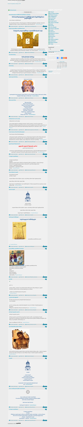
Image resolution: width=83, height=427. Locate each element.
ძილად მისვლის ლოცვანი (13, 172)
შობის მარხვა (11, 65)
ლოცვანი (31, 187)
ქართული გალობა (33, 324)
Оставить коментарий (14, 26)
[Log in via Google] (60, 58)
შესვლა (17, 3)
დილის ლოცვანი (12, 189)
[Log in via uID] (58, 58)
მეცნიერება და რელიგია (54, 33)
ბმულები (51, 24)
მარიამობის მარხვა (12, 54)
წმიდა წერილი (52, 36)
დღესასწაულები (32, 420)
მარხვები (31, 63)
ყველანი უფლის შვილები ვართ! (14, 143)
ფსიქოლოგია (52, 31)
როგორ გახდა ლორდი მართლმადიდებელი (17, 131)
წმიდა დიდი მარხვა (12, 100)
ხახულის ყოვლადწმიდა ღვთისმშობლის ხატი (17, 28)
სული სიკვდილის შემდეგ (54, 13)
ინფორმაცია (52, 34)
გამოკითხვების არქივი (56, 51)
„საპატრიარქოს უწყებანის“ (13, 297)
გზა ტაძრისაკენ (32, 141)
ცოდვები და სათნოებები (34, 129)
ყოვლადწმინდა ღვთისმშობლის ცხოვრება (16, 248)
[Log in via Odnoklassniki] (64, 58)
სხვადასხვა (52, 25)
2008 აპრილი (50, 71)
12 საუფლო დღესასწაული (13, 156)
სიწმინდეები (32, 52)
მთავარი (9, 3)
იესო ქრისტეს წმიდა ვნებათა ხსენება (15, 326)
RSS (20, 3)
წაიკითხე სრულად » (39, 24)
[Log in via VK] (62, 58)
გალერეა (51, 30)
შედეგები (50, 51)
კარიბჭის (10, 279)
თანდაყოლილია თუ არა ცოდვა (14, 118)
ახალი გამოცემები (33, 295)
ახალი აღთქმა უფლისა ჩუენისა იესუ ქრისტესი (17, 388)
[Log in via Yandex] (66, 58)
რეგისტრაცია (13, 3)
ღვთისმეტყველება (33, 26)
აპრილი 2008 (62, 61)
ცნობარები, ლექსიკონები (54, 28)
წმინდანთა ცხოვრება (53, 42)
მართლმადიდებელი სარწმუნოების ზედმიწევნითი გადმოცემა (19, 14)
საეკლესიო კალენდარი (54, 39)
